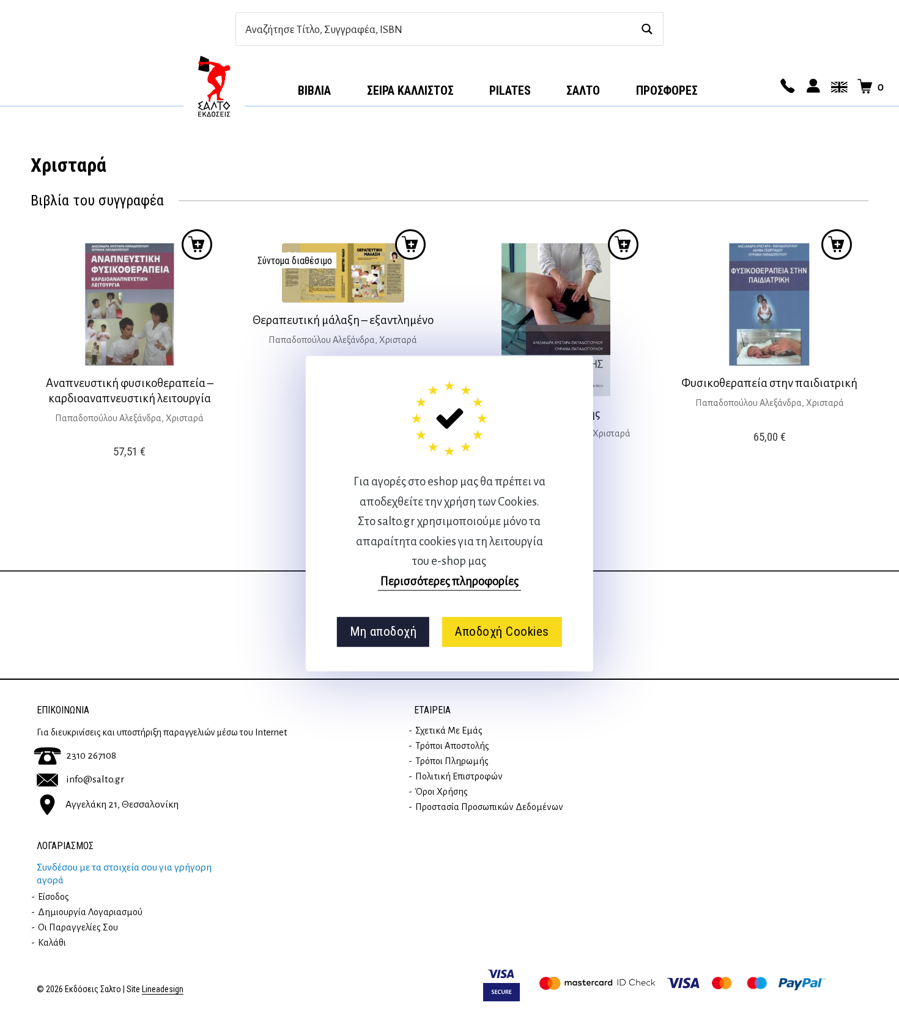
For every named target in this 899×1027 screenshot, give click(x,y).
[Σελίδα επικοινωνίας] (786, 87)
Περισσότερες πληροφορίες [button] (449, 581)
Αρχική (214, 86)
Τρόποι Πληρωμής (452, 761)
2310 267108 (91, 755)
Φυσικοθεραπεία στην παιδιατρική (769, 383)
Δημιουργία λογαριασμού (90, 912)
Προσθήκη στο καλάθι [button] (197, 244)
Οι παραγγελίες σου (78, 927)
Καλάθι (52, 943)
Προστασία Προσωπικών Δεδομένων (489, 807)
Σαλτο (583, 90)
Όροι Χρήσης (441, 792)
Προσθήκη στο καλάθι (410, 244)
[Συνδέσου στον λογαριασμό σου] (811, 87)
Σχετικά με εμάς (449, 730)
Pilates (510, 90)
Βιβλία (314, 90)
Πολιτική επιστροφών (459, 776)
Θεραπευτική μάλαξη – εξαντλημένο (343, 320)
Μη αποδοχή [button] (383, 631)
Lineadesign (162, 989)
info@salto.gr (95, 779)
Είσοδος (53, 897)
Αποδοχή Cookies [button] (501, 631)
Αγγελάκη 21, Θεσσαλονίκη (122, 804)
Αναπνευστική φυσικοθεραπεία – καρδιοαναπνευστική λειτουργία (129, 391)
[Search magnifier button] (646, 29)
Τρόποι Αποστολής (452, 746)
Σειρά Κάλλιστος (410, 90)
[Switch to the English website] (837, 87)
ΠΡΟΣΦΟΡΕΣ (667, 90)
